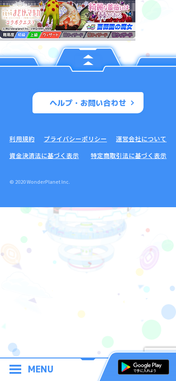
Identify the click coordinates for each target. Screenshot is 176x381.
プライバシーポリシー (75, 138)
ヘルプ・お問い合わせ (88, 103)
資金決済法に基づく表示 (44, 155)
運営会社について (141, 138)
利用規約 (22, 138)
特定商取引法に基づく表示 (129, 155)
